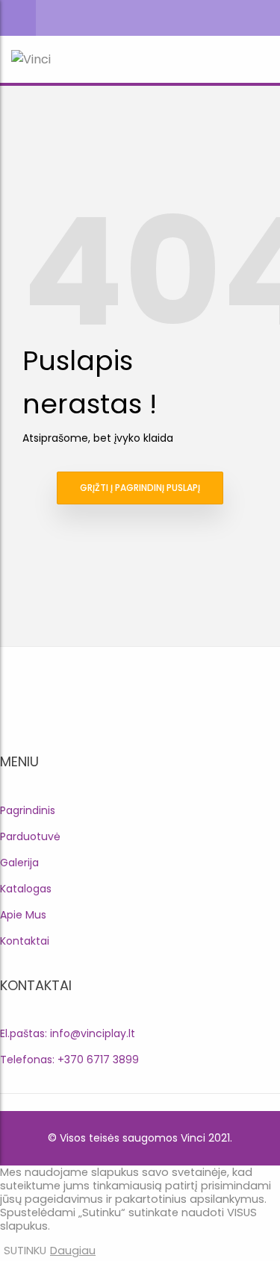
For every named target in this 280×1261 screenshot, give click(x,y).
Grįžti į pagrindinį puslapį (140, 487)
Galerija (19, 862)
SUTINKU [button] (25, 1250)
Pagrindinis (27, 810)
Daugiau (73, 1250)
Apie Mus (23, 914)
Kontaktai (24, 940)
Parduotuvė (30, 836)
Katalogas (26, 888)
